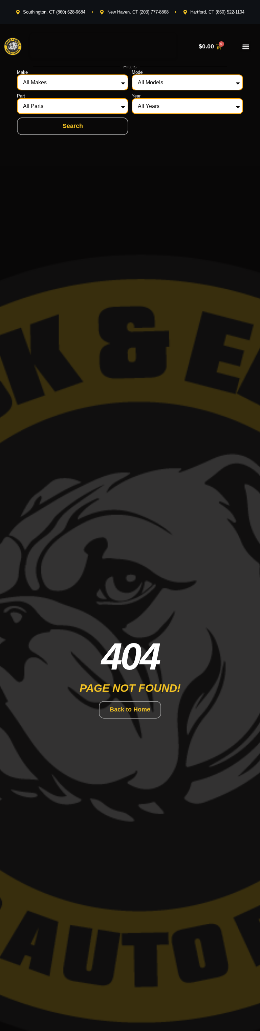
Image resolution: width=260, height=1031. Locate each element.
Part (21, 96)
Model (138, 72)
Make (22, 72)
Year (136, 96)
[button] (245, 46)
